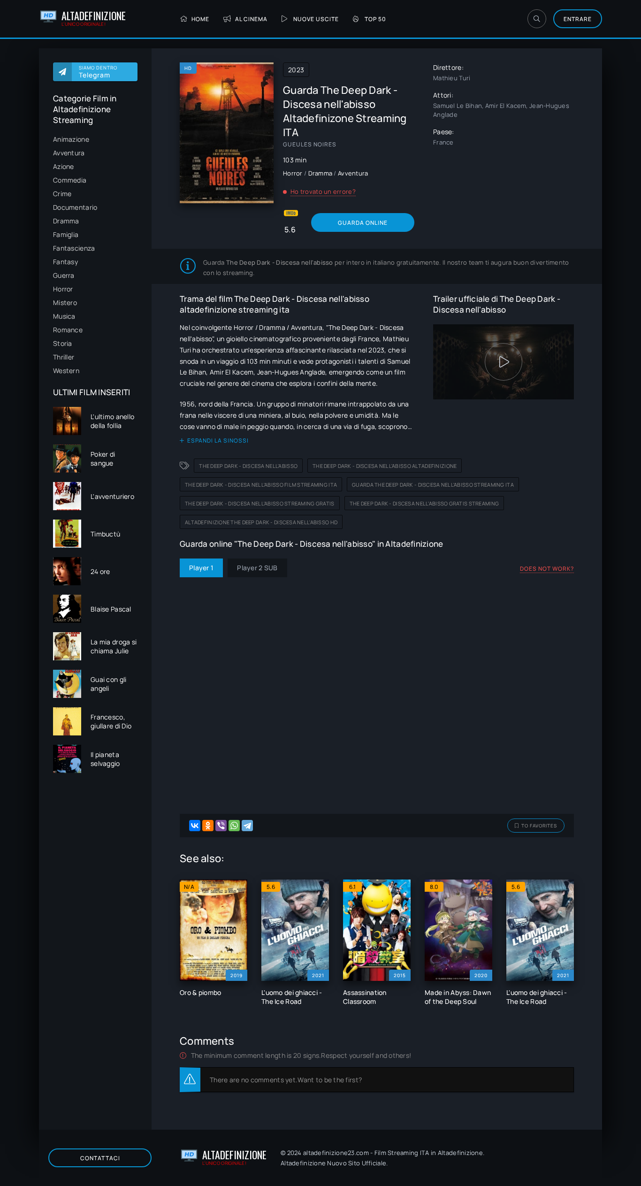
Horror (63, 288)
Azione (63, 166)
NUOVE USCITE (316, 19)
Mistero (65, 302)
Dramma (66, 220)
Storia (62, 343)
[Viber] (221, 825)
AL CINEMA (251, 19)
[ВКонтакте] (194, 825)
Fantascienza (74, 248)
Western (66, 370)
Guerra (64, 275)
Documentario (75, 207)
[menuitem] (95, 139)
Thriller (63, 356)
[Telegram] (247, 825)
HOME (200, 19)
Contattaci (100, 1158)
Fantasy (65, 261)
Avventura (69, 152)
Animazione (71, 139)
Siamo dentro (98, 71)
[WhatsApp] (234, 825)
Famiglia (65, 234)
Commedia (69, 180)
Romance (68, 329)
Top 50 (375, 19)
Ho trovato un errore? (323, 191)
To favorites (539, 825)
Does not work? (547, 569)
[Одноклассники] (208, 825)
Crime (62, 193)
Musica (64, 316)
